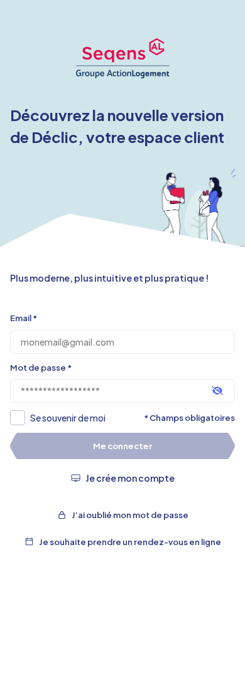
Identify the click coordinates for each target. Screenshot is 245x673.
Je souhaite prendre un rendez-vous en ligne (130, 542)
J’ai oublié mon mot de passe (130, 515)
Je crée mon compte (130, 478)
